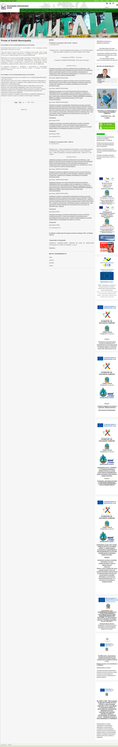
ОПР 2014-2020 (89, 9)
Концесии (36, 11)
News (27, 9)
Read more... (52, 248)
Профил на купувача (74, 9)
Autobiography (101, 78)
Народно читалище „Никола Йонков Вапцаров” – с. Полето (107, 150)
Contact (107, 0)
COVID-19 (30, 11)
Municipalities (64, 9)
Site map (96, 0)
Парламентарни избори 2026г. (98, 11)
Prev (20, 102)
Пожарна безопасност (111, 9)
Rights (99, 80)
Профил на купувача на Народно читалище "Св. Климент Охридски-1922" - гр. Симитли (105, 138)
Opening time (101, 81)
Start (16, 102)
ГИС (82, 9)
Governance (37, 9)
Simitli (31, 9)
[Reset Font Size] (110, 4)
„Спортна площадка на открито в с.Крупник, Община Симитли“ (107, 406)
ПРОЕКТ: (107, 403)
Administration (45, 9)
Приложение (52, 117)
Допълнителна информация (107, 410)
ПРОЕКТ (107, 339)
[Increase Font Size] (107, 4)
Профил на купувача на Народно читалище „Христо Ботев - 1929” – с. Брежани (106, 157)
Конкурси (86, 11)
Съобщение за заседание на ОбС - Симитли (61, 142)
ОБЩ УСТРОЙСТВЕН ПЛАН (48, 11)
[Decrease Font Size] (113, 4)
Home (22, 9)
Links (102, 0)
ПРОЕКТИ (23, 11)
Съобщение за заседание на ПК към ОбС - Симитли (63, 43)
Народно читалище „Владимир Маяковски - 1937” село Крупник (105, 144)
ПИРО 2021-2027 (99, 9)
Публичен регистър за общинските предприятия (69, 11)
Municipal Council (54, 9)
